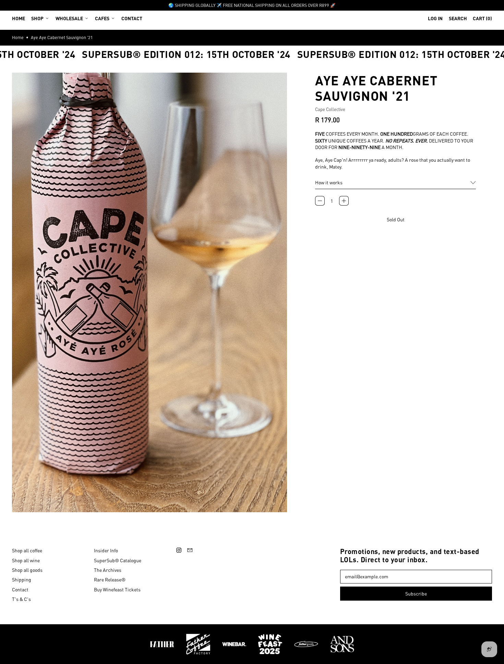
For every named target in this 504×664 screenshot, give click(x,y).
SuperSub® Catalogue (117, 560)
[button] (458, 18)
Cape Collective (330, 109)
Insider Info (106, 550)
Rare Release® (109, 579)
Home (18, 18)
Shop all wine (26, 560)
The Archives (107, 570)
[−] (320, 201)
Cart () (482, 19)
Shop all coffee (27, 550)
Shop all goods (27, 570)
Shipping (21, 579)
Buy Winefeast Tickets (117, 589)
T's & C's (21, 599)
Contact (131, 18)
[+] (344, 201)
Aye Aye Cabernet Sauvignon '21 (62, 37)
